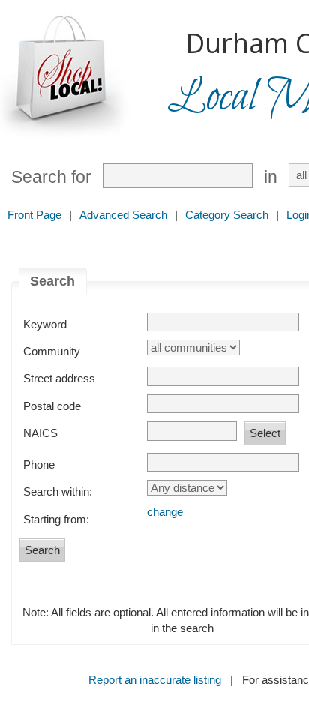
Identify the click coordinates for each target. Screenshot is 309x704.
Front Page (35, 214)
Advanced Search (123, 214)
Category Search (226, 214)
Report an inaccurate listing (154, 679)
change (165, 511)
